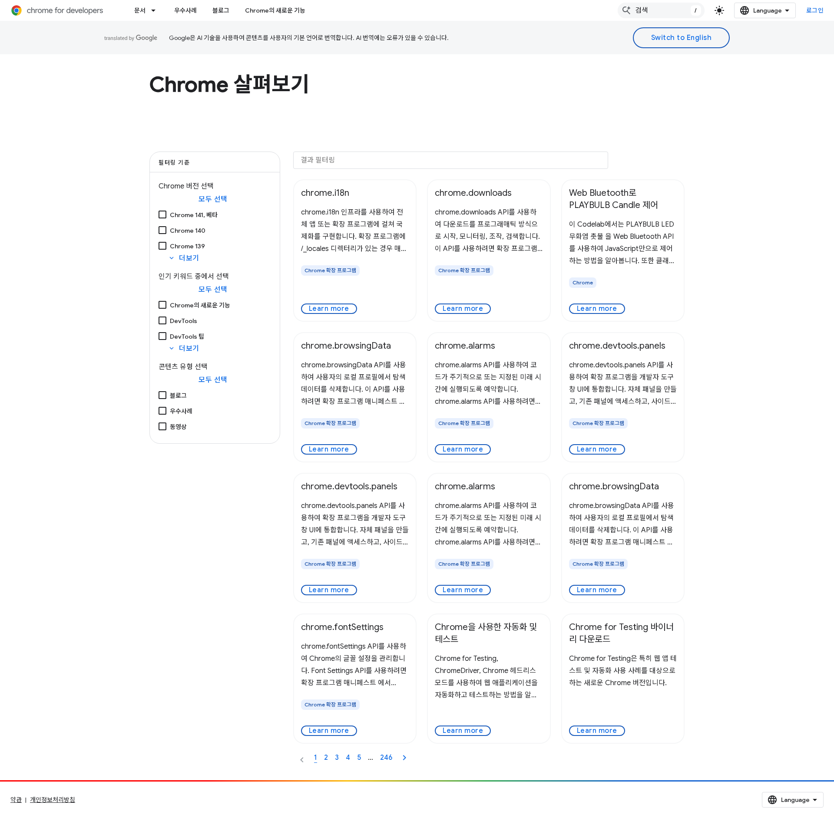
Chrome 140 (187, 230)
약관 (16, 799)
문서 (140, 10)
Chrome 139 (187, 246)
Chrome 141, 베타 (194, 215)
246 (386, 757)
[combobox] (661, 10)
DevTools (183, 321)
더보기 (183, 258)
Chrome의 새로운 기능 (275, 10)
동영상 (178, 427)
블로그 (220, 10)
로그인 (815, 10)
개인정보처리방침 (52, 799)
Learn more (329, 308)
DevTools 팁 (187, 336)
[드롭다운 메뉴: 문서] (156, 10)
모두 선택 (213, 199)
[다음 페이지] (404, 757)
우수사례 (185, 10)
